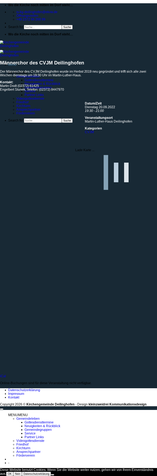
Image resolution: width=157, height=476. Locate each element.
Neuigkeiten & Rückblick (42, 84)
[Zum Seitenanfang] (1, 409)
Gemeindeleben (28, 418)
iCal (3, 376)
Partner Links (34, 95)
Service (30, 433)
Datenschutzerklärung (24, 390)
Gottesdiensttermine (39, 80)
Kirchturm (23, 106)
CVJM (89, 132)
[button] (18, 415)
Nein (17, 473)
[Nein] (52, 474)
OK (10, 473)
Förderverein (25, 113)
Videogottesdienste (30, 98)
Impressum (16, 393)
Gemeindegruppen (38, 429)
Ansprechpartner (28, 109)
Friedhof (22, 102)
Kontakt (13, 397)
